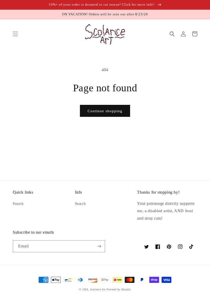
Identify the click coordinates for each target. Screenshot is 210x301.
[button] (15, 34)
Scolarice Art (98, 289)
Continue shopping (105, 111)
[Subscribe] (99, 246)
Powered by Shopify (119, 289)
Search (18, 204)
